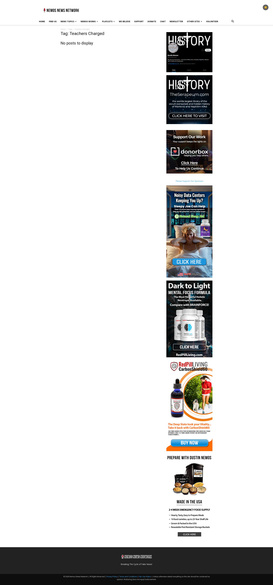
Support (139, 21)
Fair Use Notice (145, 576)
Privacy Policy (111, 576)
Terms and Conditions (128, 576)
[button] (232, 21)
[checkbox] (265, 7)
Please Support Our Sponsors (189, 181)
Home (42, 21)
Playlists (107, 21)
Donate (152, 21)
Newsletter (176, 21)
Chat (163, 21)
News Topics (67, 21)
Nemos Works (88, 21)
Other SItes (193, 21)
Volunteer (212, 21)
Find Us (53, 21)
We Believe (124, 21)
